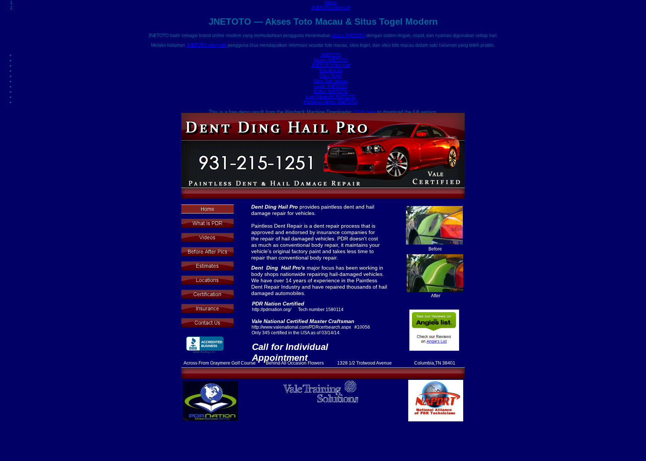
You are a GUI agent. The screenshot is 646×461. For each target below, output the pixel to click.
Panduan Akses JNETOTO (330, 102)
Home (330, 2)
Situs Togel (330, 76)
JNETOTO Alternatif (330, 7)
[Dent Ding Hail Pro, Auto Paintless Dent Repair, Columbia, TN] (205, 345)
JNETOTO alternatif (205, 45)
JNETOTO (330, 55)
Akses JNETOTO (331, 60)
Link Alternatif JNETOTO (330, 96)
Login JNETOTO (330, 86)
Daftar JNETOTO (331, 91)
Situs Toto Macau (330, 81)
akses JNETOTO (348, 35)
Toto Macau (330, 70)
